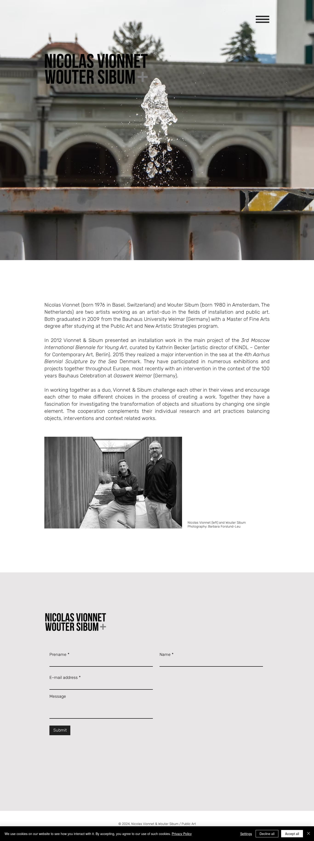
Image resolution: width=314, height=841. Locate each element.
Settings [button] (246, 833)
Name (165, 654)
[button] (263, 19)
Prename (57, 654)
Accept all (292, 833)
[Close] (308, 833)
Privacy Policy (182, 833)
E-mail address (63, 677)
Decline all (267, 833)
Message (57, 696)
